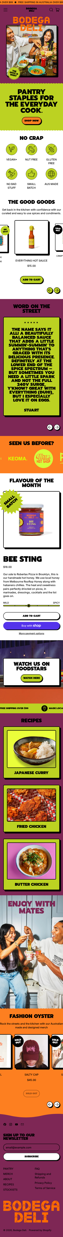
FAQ (37, 1168)
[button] (51, 9)
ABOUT (7, 1179)
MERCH (8, 1174)
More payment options (31, 633)
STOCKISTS (10, 1189)
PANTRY (8, 1168)
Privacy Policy (43, 1182)
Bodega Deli (31, 9)
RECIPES (8, 1184)
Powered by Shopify (40, 1230)
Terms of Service (45, 1188)
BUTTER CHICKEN (31, 884)
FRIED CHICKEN (31, 826)
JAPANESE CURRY (31, 773)
